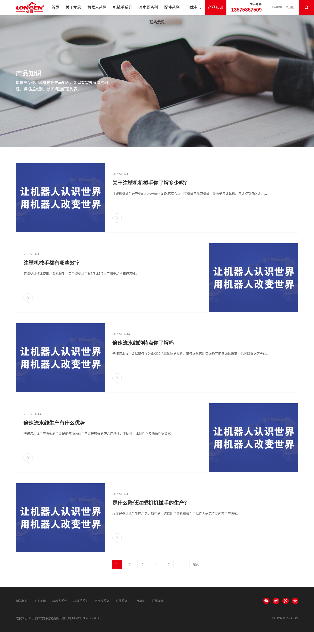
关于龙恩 (73, 7)
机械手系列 (122, 7)
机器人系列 (97, 7)
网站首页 (22, 601)
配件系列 (172, 7)
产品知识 (215, 7)
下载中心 (193, 7)
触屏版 (290, 7)
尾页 (196, 564)
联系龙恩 (157, 22)
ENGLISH (277, 7)
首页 (55, 7)
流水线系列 (148, 7)
